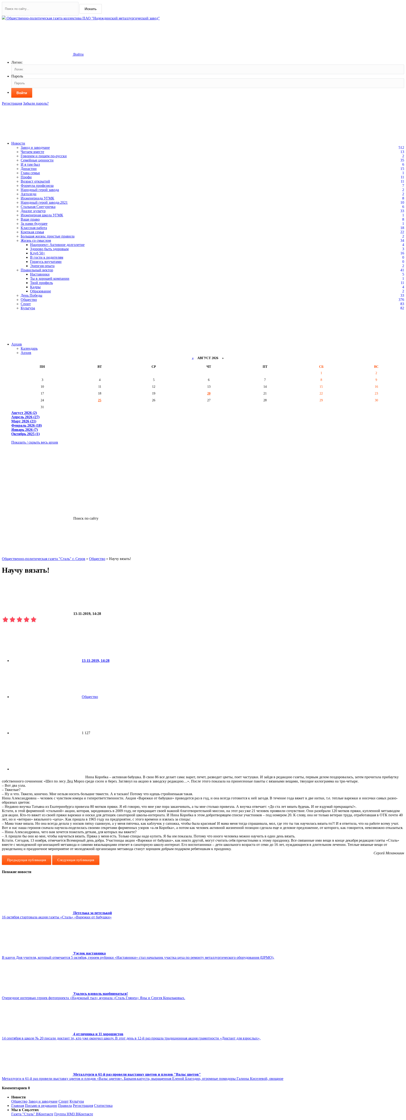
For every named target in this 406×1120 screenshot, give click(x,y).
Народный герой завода (40, 190)
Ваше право (30, 219)
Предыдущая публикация (26, 860)
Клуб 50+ (37, 253)
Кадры (35, 287)
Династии (29, 169)
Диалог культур (33, 211)
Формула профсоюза (37, 186)
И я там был (30, 164)
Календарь (29, 348)
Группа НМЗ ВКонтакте (73, 1114)
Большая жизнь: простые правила (47, 236)
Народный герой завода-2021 (44, 202)
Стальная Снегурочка (38, 207)
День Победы (31, 295)
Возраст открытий (35, 181)
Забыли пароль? (36, 103)
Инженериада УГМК (37, 198)
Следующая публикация (75, 860)
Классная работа (34, 228)
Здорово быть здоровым (49, 249)
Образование (40, 291)
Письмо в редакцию (41, 1106)
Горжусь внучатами (46, 262)
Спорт (26, 304)
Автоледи (28, 194)
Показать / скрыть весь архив (34, 442)
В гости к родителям (46, 257)
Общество (29, 300)
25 (99, 400)
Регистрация (12, 103)
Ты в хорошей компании (49, 278)
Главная (17, 1106)
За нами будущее (34, 224)
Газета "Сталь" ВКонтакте (32, 1114)
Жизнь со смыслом (36, 240)
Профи (26, 177)
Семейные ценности (37, 160)
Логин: (17, 62)
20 (209, 393)
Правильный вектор (37, 270)
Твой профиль (41, 283)
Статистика (103, 1106)
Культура (28, 308)
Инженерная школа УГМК (42, 215)
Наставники (40, 274)
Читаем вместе (32, 152)
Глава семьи (30, 173)
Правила (65, 1106)
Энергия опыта (42, 266)
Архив (16, 344)
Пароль (17, 76)
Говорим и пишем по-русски (44, 156)
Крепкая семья (32, 232)
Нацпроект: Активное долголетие (57, 245)
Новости (18, 143)
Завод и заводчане (35, 148)
